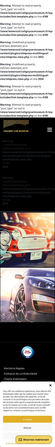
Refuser (27, 427)
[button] (50, 385)
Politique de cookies (14, 443)
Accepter (27, 419)
